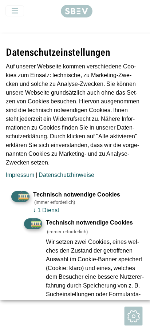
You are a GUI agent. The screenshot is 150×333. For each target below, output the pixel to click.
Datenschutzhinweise (66, 175)
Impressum (20, 175)
